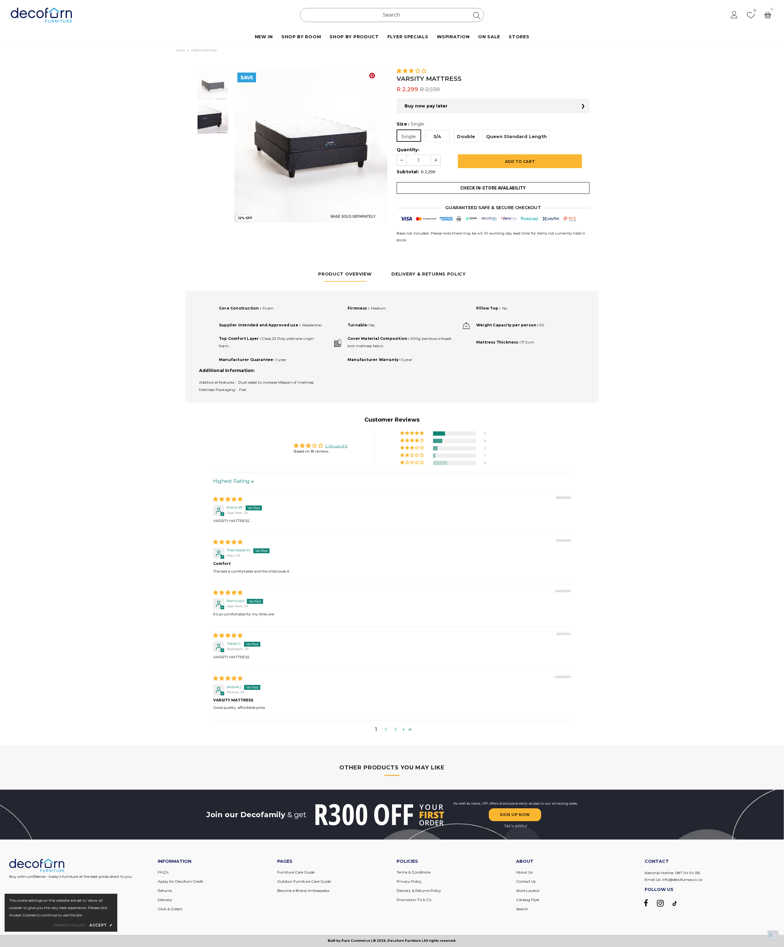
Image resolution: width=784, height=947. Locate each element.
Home (180, 50)
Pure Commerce (355, 941)
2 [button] (386, 729)
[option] (310, 146)
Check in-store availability (493, 188)
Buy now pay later (426, 106)
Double (466, 136)
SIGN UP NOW (515, 814)
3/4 (437, 136)
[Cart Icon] (768, 15)
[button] (411, 71)
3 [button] (395, 729)
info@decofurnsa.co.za (682, 879)
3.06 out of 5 (336, 446)
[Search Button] (476, 15)
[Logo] (41, 15)
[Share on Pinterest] (372, 76)
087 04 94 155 (687, 872)
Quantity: (408, 149)
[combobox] (392, 15)
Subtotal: (408, 172)
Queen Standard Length (516, 136)
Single (408, 136)
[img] (228, 499)
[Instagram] (660, 903)
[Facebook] (645, 903)
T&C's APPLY (515, 826)
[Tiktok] (674, 903)
